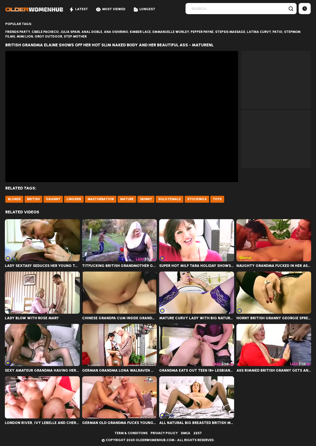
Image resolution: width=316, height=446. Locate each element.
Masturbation (100, 199)
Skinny (146, 199)
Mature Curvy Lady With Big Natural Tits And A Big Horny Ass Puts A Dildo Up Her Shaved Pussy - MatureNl (196, 318)
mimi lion (25, 36)
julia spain (70, 32)
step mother (75, 36)
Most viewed (113, 9)
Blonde (14, 199)
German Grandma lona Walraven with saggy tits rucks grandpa (119, 370)
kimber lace (140, 32)
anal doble (91, 32)
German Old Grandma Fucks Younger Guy (119, 423)
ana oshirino (116, 32)
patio (277, 32)
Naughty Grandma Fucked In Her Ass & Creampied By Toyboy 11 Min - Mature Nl (273, 266)
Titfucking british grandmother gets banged (119, 266)
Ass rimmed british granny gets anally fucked (273, 370)
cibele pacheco (45, 32)
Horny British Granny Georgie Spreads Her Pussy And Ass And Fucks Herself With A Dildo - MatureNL (273, 318)
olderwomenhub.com (155, 440)
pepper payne (202, 32)
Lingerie (74, 199)
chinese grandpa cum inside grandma (119, 318)
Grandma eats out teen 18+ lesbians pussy (196, 370)
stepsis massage (230, 32)
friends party (17, 32)
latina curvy (259, 32)
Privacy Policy (164, 433)
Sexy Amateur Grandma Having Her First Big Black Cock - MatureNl (42, 370)
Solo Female (169, 199)
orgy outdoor (48, 36)
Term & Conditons (131, 433)
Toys (217, 199)
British (33, 199)
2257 (197, 433)
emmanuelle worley (170, 32)
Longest (147, 9)
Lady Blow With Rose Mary (32, 318)
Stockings (197, 199)
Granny (53, 199)
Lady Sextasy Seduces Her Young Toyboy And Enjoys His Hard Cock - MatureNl (42, 266)
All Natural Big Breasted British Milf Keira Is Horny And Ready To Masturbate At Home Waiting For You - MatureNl (196, 423)
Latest (81, 9)
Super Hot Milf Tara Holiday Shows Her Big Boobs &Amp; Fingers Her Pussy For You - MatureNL (196, 266)
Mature (127, 199)
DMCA (185, 433)
